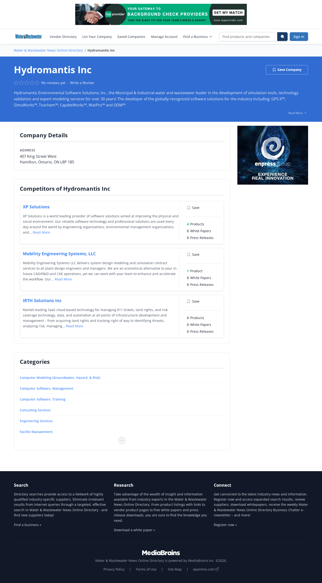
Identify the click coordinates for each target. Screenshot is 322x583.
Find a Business (195, 36)
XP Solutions (36, 207)
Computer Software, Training (43, 399)
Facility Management (36, 431)
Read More (41, 232)
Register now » (225, 524)
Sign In (298, 36)
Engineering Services (36, 421)
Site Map (175, 569)
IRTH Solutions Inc (42, 300)
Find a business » (27, 524)
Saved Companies (131, 36)
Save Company (289, 69)
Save (195, 207)
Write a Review (82, 82)
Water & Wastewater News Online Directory (48, 50)
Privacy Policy (113, 569)
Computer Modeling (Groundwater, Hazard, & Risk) (60, 377)
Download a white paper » (134, 530)
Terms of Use (146, 569)
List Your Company (97, 36)
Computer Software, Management (46, 388)
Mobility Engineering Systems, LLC (59, 253)
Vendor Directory (63, 36)
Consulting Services (35, 410)
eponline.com (204, 569)
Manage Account (164, 36)
